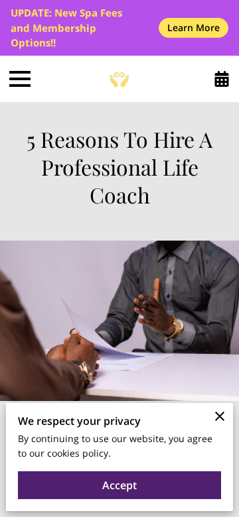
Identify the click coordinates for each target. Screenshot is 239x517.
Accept (119, 485)
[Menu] (20, 79)
